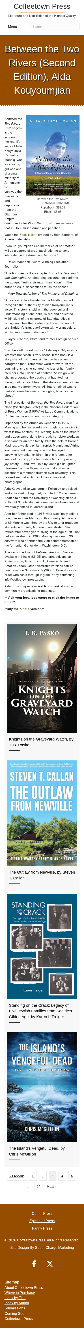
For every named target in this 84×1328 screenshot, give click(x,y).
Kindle (24, 609)
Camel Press (42, 1213)
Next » (51, 1186)
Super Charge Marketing (54, 1247)
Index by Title (15, 1298)
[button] (34, 1264)
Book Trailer (27, 234)
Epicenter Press (42, 1221)
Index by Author (16, 1303)
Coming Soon (15, 1313)
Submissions (14, 1308)
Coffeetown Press (18, 1319)
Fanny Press (42, 1228)
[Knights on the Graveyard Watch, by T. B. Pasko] (42, 690)
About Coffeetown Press (23, 1288)
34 (38, 1186)
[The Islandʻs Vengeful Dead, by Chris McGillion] (42, 1098)
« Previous (16, 1176)
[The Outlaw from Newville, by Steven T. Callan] (42, 824)
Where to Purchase (19, 1293)
